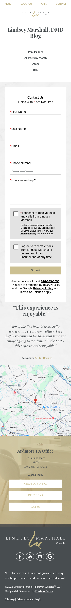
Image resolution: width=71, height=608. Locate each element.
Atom (35, 63)
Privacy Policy (28, 233)
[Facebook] (20, 556)
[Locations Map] (35, 400)
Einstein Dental (44, 591)
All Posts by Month (35, 57)
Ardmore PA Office (35, 451)
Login (38, 599)
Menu (8, 3)
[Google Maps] (50, 556)
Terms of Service (31, 292)
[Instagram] (40, 556)
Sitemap (10, 599)
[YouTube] (30, 556)
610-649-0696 (50, 281)
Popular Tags (35, 51)
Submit (35, 270)
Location (26, 3)
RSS (35, 69)
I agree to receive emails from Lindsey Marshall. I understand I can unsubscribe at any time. (36, 251)
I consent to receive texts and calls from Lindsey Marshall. (37, 223)
